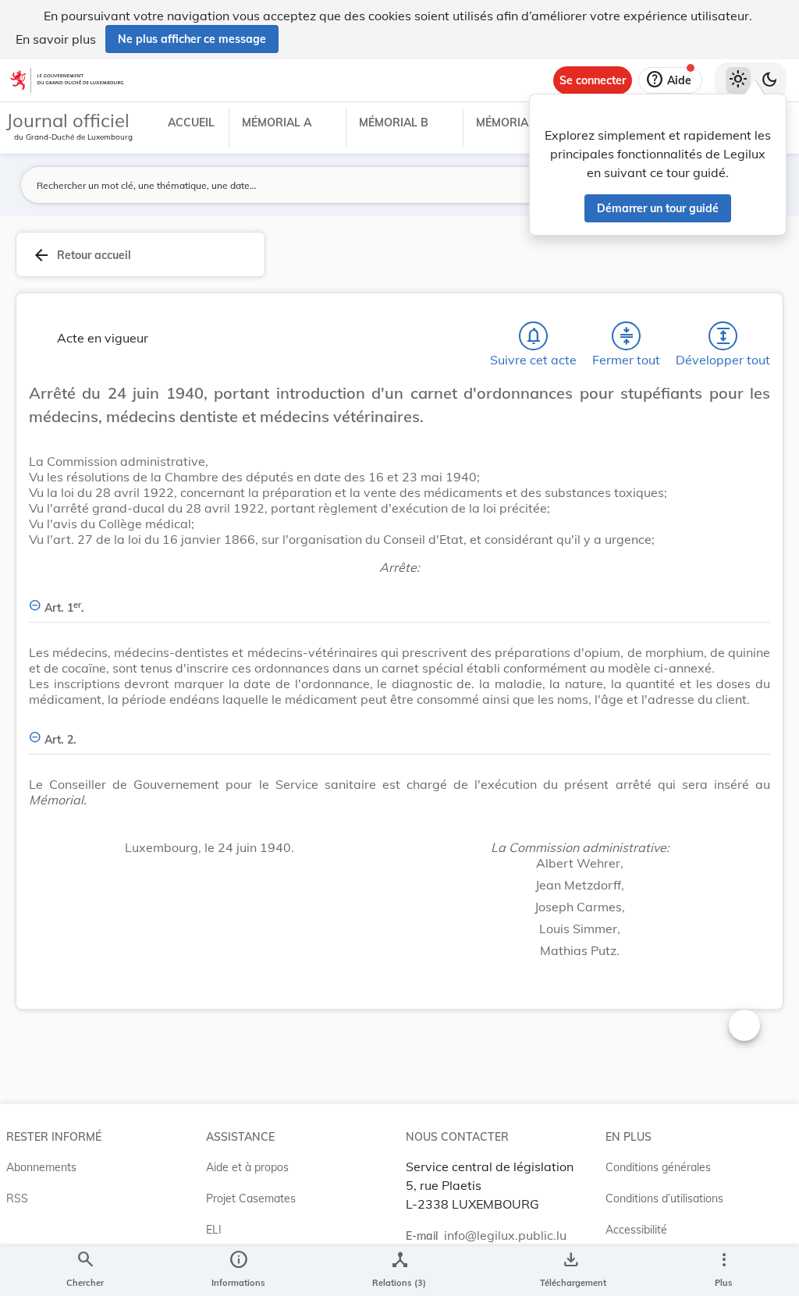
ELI (214, 1230)
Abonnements (41, 1167)
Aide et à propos (247, 1167)
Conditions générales (658, 1167)
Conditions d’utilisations (664, 1198)
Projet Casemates (251, 1198)
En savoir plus (56, 39)
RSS (17, 1198)
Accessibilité (636, 1230)
